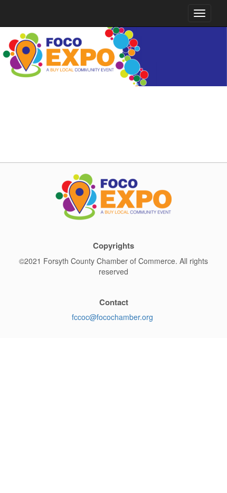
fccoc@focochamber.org (112, 317)
